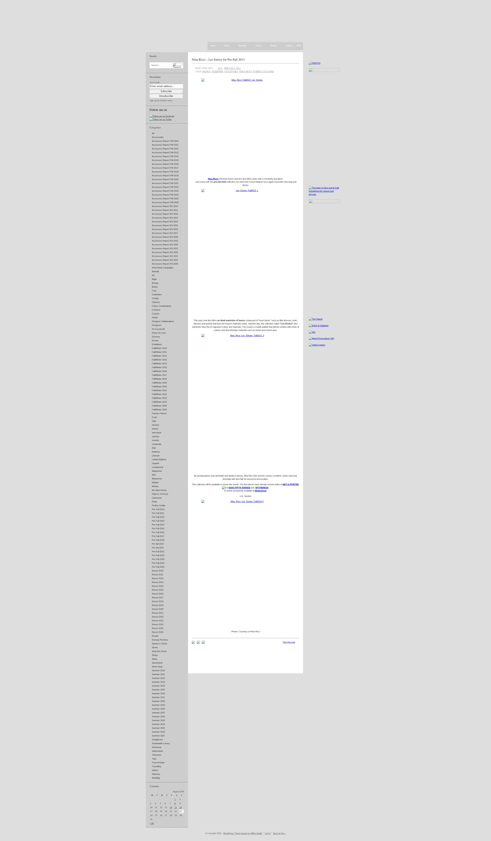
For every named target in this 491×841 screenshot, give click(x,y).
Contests (156, 310)
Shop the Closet (159, 651)
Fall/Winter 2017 (159, 375)
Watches (156, 774)
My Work (242, 46)
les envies (231, 71)
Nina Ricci (213, 179)
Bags (154, 279)
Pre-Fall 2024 (158, 563)
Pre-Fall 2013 (158, 521)
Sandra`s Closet (159, 643)
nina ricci (245, 71)
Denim (155, 317)
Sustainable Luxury (161, 743)
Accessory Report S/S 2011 (165, 210)
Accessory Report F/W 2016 (165, 164)
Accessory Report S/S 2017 (165, 233)
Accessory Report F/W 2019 (165, 175)
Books (155, 287)
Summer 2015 (158, 689)
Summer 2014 (158, 686)
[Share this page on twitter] (203, 643)
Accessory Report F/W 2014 (165, 156)
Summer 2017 (158, 697)
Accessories (158, 137)
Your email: (155, 82)
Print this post (289, 642)
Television (156, 755)
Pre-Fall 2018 (158, 540)
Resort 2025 (157, 628)
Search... (155, 65)
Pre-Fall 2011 (158, 513)
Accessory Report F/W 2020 (165, 179)
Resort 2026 (157, 632)
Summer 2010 (158, 670)
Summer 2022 (158, 716)
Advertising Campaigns (162, 267)
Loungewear (157, 467)
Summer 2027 (158, 736)
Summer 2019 (158, 705)
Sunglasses (157, 739)
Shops (155, 655)
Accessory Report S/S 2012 (165, 214)
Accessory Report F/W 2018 (165, 172)
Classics (156, 302)
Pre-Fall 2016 (158, 532)
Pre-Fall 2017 (158, 536)
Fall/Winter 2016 (159, 371)
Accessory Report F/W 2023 (165, 191)
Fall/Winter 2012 (159, 356)
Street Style (157, 666)
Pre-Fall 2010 (158, 509)
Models (155, 482)
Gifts (154, 421)
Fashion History (159, 413)
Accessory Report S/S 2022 (165, 252)
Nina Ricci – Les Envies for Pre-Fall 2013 (218, 59)
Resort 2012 (157, 578)
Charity (155, 298)
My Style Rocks (159, 490)
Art (153, 275)
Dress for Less (159, 333)
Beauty (155, 283)
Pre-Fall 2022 (158, 555)
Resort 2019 (157, 605)
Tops (154, 759)
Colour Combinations (161, 306)
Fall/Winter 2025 (159, 406)
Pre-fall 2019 (158, 544)
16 (181, 807)
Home (212, 46)
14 (171, 807)
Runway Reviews (160, 640)
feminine (217, 71)
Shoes (155, 647)
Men (154, 475)
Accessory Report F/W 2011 (165, 145)
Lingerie (155, 463)
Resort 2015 (157, 590)
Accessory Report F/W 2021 (165, 183)
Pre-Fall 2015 (158, 528)
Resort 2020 (157, 609)
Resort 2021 (157, 613)
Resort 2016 (157, 594)
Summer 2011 (158, 674)
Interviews (156, 432)
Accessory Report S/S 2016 (165, 229)
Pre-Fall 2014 (158, 525)
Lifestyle (156, 455)
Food (154, 417)
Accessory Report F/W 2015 (165, 160)
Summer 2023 (158, 720)
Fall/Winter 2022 (159, 394)
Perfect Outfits (158, 505)
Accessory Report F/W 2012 (165, 149)
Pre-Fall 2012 (158, 517)
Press (258, 46)
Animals (155, 271)
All (153, 133)
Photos (273, 46)
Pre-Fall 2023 (158, 559)
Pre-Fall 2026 (158, 567)
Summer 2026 (158, 732)
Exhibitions (157, 344)
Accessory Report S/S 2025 (165, 264)
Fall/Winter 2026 (159, 409)
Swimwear (156, 747)
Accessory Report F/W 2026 (165, 202)
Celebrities (157, 294)
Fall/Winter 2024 (159, 402)
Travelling (156, 766)
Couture (155, 313)
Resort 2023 (157, 620)
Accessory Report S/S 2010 (165, 206)
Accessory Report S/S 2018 (165, 237)
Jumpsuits (156, 444)
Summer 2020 (158, 709)
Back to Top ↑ (279, 833)
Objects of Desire (160, 494)
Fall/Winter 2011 (159, 352)
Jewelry (155, 440)
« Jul (152, 823)
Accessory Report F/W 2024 (165, 195)
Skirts (154, 659)
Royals (155, 636)
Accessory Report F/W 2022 (165, 187)
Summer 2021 (158, 713)
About (227, 46)
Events (155, 340)
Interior (155, 429)
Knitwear (156, 452)
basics (207, 71)
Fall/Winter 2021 (159, 390)
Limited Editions (159, 459)
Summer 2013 (158, 682)
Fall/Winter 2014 (159, 363)
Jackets (155, 436)
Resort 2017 (157, 597)
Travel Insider (158, 762)
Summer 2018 (158, 701)
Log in (267, 833)
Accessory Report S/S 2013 (165, 218)
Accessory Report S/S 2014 (165, 221)
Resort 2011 (157, 574)
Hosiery (155, 425)
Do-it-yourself (158, 329)
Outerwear (157, 498)
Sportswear (157, 663)
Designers (156, 325)
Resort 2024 (157, 624)
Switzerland (157, 751)
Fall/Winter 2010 (159, 348)
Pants (154, 501)
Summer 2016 (158, 693)
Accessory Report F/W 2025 (165, 198)
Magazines (157, 471)
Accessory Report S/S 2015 (165, 225)
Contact (289, 46)
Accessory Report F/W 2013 (165, 152)
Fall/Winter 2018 (159, 379)
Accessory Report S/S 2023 (165, 256)
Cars (154, 290)
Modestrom (260, 491)
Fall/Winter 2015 (159, 367)
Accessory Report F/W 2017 (165, 168)
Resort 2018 (157, 601)
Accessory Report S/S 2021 (165, 248)
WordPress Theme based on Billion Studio (242, 833)
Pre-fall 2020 (158, 548)
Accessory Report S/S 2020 (165, 244)
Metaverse (157, 478)
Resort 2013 (157, 582)
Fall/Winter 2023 (159, 398)
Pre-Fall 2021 (158, 551)
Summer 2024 (158, 724)
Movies (155, 486)
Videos (155, 770)
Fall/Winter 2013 (159, 360)
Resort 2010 (157, 571)
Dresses (156, 337)
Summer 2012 (158, 678)
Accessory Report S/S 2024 (165, 260)
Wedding (156, 778)
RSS (299, 46)
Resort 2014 (157, 586)
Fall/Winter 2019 (159, 383)
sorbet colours (263, 71)
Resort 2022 (157, 617)
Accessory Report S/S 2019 (165, 241)
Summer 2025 (158, 728)
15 (176, 807)
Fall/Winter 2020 (159, 386)
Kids (154, 448)
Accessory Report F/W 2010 (165, 141)
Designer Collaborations (163, 321)
